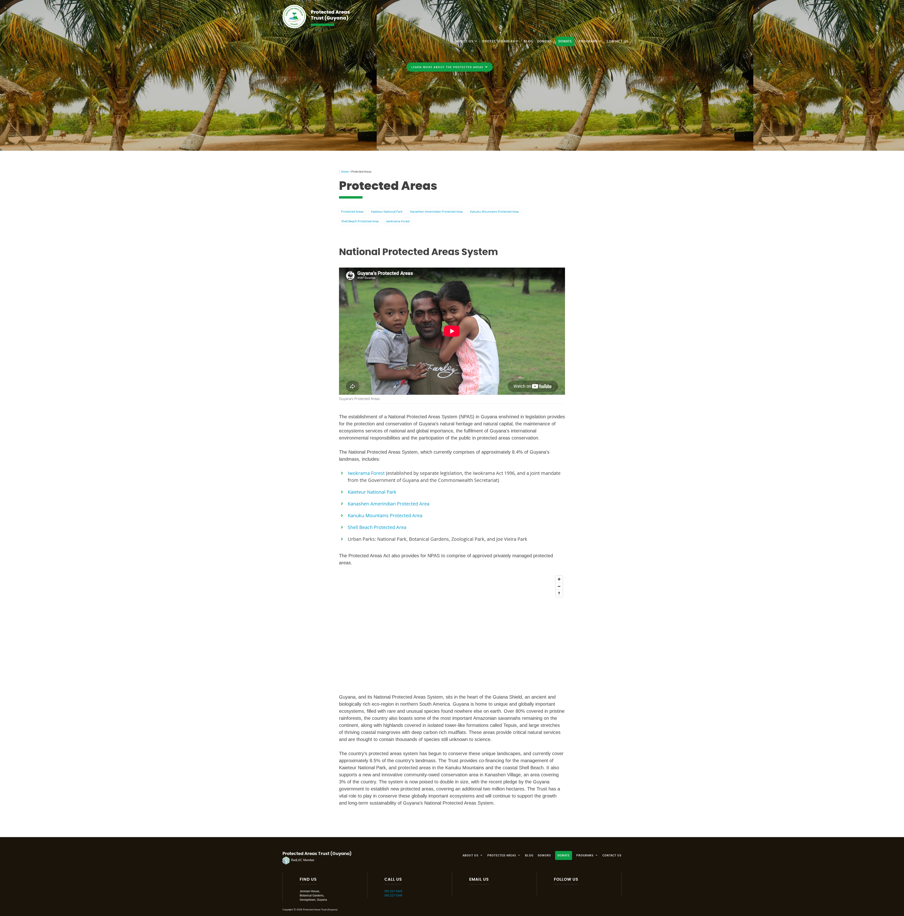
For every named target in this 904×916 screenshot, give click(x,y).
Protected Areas (498, 41)
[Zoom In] (559, 579)
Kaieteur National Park (387, 211)
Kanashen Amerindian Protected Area (436, 211)
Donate (565, 41)
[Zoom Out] (559, 586)
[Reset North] (559, 593)
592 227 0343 (393, 891)
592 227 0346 (393, 895)
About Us (464, 41)
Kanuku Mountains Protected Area (494, 211)
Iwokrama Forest (398, 221)
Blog (528, 41)
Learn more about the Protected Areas (447, 67)
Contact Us (617, 41)
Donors (544, 41)
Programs (588, 41)
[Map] (452, 629)
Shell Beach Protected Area (360, 221)
